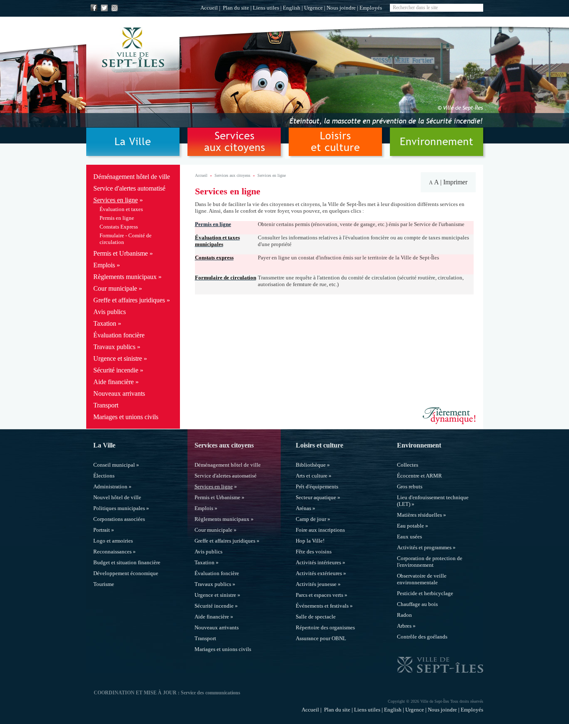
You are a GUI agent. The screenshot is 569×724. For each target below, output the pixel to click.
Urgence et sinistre (117, 358)
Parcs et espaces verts (319, 595)
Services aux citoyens (232, 175)
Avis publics (109, 311)
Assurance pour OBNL (321, 638)
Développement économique (125, 573)
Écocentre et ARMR (419, 476)
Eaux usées (409, 536)
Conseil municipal (114, 465)
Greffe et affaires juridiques (129, 300)
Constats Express (119, 227)
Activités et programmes (424, 547)
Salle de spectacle (316, 616)
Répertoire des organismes (325, 627)
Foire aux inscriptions (320, 530)
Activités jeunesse (316, 584)
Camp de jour (311, 519)
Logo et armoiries (113, 541)
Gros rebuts (409, 486)
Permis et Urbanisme (120, 253)
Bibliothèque (311, 465)
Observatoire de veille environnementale (422, 579)
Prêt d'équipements (317, 486)
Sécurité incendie (115, 370)
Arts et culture (311, 476)
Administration (110, 486)
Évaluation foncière (119, 335)
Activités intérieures (318, 562)
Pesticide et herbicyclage (425, 593)
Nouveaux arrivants (119, 393)
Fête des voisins (314, 551)
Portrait (101, 530)
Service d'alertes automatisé (129, 188)
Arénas (303, 508)
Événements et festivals (322, 606)
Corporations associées (119, 519)
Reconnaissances (112, 551)
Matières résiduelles (419, 515)
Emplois (104, 265)
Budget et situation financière (126, 562)
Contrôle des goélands (422, 637)
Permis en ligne (117, 218)
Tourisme (103, 584)
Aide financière (113, 381)
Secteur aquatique (316, 497)
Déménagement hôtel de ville (131, 176)
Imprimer (455, 182)
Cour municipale (115, 288)
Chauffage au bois (417, 604)
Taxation (104, 323)
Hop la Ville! (310, 541)
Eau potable (410, 526)
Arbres (404, 626)
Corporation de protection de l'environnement (429, 561)
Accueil (209, 8)
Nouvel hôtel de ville (117, 497)
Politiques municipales (119, 508)
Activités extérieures (319, 573)
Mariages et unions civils (125, 416)
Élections (104, 476)
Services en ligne (115, 200)
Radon (404, 615)
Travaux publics (114, 346)
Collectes (407, 465)
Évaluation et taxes (121, 209)
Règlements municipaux (125, 276)
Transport (105, 405)
